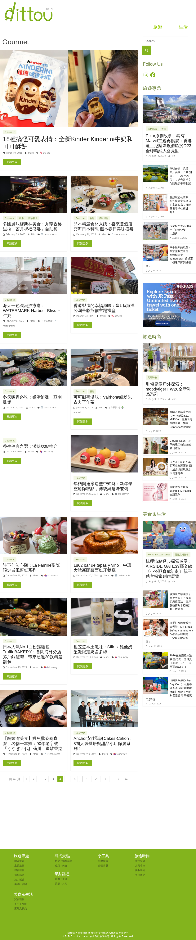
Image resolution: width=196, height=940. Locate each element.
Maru (31, 152)
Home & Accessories (159, 554)
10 (87, 779)
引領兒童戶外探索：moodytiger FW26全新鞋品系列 (168, 389)
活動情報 (103, 861)
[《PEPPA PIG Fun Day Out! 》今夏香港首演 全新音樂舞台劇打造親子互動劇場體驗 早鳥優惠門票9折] (155, 679)
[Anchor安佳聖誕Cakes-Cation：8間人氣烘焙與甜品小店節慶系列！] (104, 692)
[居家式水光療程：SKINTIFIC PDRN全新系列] (155, 485)
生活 (183, 27)
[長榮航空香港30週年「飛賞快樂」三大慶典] (155, 224)
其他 (64, 883)
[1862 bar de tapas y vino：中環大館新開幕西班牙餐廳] (104, 519)
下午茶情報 (47, 321)
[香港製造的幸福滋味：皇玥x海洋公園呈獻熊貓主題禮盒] (104, 259)
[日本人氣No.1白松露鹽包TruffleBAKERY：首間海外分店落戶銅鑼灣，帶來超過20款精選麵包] (33, 601)
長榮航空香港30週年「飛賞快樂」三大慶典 (180, 229)
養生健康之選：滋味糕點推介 (30, 446)
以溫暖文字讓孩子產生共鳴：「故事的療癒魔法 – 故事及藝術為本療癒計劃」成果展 (180, 602)
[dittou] (28, 2)
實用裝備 (152, 377)
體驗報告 (33, 218)
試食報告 (19, 899)
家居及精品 (20, 908)
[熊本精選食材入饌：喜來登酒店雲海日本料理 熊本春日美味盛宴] (104, 178)
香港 (21, 218)
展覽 (57, 883)
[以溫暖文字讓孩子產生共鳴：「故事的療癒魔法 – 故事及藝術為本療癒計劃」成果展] (155, 592)
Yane (106, 575)
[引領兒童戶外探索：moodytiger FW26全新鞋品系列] (169, 345)
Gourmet (10, 132)
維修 (57, 878)
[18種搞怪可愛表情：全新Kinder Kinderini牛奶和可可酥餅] (69, 52)
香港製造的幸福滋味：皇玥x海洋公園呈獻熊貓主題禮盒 (104, 308)
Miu (33, 234)
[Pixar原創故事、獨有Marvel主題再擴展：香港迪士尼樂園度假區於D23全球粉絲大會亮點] (169, 97)
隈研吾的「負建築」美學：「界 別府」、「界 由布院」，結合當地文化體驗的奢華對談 (181, 176)
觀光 (57, 861)
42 (126, 779)
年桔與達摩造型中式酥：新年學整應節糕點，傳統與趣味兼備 (103, 486)
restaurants (49, 234)
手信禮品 (140, 875)
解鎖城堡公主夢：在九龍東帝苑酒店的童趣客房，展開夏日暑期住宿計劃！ (180, 205)
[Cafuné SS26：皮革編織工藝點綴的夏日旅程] (155, 439)
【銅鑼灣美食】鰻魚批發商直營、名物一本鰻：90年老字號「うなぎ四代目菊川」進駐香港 (32, 743)
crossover (123, 493)
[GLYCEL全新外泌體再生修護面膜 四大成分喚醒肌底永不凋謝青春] (155, 460)
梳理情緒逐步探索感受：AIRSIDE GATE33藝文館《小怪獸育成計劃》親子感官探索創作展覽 (169, 569)
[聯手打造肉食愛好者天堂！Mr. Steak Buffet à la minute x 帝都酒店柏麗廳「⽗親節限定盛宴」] (155, 621)
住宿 (57, 865)
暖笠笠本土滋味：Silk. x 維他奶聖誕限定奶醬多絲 (103, 649)
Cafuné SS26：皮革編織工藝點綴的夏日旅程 (180, 444)
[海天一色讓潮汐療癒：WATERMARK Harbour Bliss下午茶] (33, 259)
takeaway (47, 451)
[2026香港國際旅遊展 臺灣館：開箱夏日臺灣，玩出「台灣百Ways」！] (155, 654)
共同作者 (93, 932)
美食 (64, 865)
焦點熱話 (152, 128)
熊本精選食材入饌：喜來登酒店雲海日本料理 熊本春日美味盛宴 (104, 226)
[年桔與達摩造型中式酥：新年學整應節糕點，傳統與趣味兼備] (104, 437)
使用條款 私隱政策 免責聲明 (113, 932)
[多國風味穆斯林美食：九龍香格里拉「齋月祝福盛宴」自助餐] (33, 178)
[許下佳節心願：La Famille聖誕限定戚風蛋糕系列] (33, 519)
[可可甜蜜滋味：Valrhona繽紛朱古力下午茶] (104, 351)
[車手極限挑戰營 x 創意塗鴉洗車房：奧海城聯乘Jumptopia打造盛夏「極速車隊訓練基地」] (155, 245)
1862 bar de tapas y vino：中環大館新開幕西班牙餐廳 (102, 568)
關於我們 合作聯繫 (77, 932)
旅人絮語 (19, 879)
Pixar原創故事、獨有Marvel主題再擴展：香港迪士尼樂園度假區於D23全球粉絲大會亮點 (169, 143)
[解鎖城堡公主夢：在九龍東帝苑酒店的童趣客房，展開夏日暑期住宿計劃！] (155, 195)
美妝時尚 (140, 870)
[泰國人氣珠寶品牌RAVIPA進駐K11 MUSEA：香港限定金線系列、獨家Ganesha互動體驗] (155, 410)
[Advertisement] (98, 820)
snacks (46, 152)
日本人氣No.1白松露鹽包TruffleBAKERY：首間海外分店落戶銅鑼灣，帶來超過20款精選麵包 (32, 654)
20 (96, 779)
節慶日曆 (103, 865)
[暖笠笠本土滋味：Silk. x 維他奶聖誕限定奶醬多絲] (104, 601)
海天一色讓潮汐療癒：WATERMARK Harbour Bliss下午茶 (31, 310)
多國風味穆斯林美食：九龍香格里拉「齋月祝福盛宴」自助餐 (32, 226)
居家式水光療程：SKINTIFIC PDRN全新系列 (180, 491)
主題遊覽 (19, 865)
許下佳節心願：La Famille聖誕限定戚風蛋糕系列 (31, 568)
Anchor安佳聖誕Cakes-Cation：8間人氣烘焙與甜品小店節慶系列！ (103, 743)
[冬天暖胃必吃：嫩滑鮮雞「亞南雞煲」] (33, 351)
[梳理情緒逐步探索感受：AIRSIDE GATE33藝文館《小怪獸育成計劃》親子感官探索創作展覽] (169, 523)
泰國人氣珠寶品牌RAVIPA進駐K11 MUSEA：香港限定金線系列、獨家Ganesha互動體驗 (181, 419)
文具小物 (140, 865)
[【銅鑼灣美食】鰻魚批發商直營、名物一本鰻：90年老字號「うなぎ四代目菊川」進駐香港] (33, 692)
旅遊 (157, 27)
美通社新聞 (20, 884)
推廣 (64, 878)
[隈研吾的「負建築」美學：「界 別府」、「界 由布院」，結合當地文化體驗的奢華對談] (155, 167)
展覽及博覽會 (182, 554)
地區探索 (19, 861)
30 (105, 779)
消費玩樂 (67, 861)
